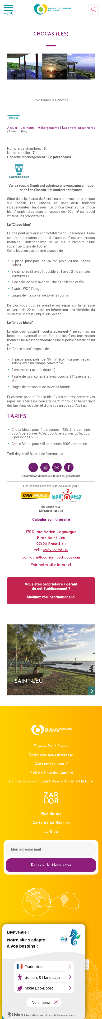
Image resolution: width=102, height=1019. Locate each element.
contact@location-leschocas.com (51, 557)
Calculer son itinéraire (51, 519)
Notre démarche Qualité (51, 773)
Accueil (12, 128)
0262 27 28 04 (55, 550)
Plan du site (51, 814)
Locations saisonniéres (78, 128)
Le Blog (51, 832)
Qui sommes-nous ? (51, 764)
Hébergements (48, 128)
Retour (13, 117)
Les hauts (27, 128)
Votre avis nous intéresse (51, 755)
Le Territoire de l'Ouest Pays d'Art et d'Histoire (51, 781)
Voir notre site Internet (51, 565)
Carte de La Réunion (51, 823)
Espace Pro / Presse (51, 746)
